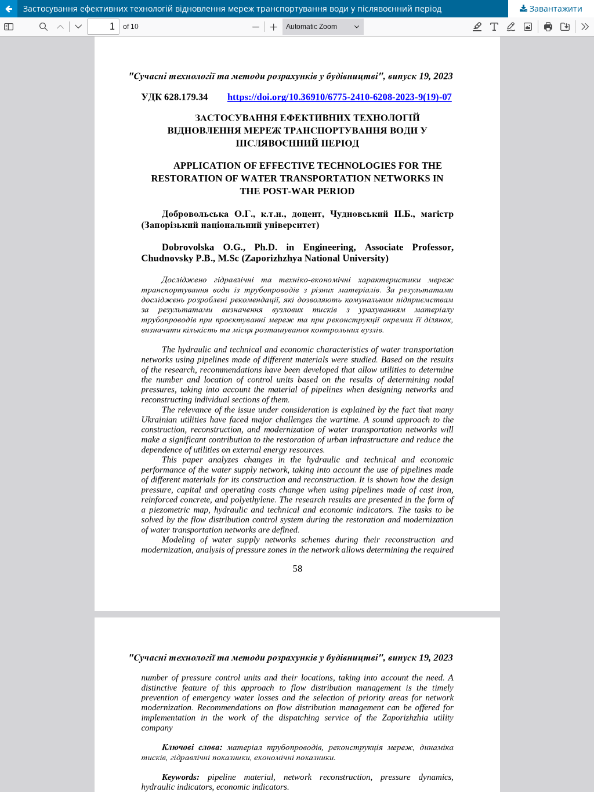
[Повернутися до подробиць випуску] (8, 8)
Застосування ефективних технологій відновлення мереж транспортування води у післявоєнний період (232, 8)
